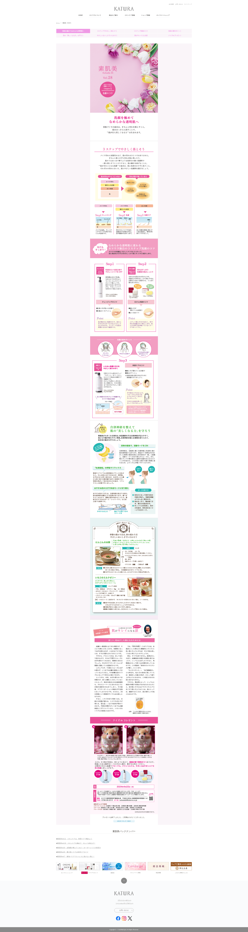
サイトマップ (188, 4)
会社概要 (171, 4)
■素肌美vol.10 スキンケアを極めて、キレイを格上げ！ (75, 843)
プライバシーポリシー (124, 900)
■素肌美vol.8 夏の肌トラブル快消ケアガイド (72, 852)
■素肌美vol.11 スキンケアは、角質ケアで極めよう (74, 839)
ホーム (58, 23)
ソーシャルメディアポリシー (124, 903)
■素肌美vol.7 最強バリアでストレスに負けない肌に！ (75, 856)
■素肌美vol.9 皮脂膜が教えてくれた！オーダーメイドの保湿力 (78, 848)
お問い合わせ (179, 4)
